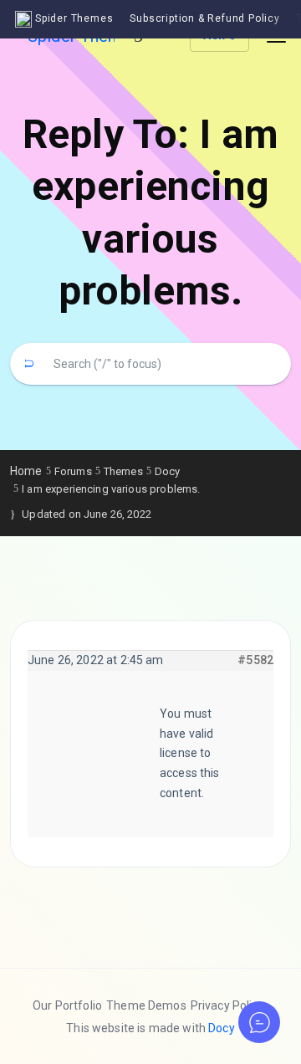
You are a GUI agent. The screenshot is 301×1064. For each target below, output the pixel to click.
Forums (73, 471)
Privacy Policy (227, 1005)
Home (26, 471)
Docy (168, 471)
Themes (123, 471)
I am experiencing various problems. (111, 489)
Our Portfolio (67, 1005)
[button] (259, 1022)
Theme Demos (146, 1005)
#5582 (255, 660)
